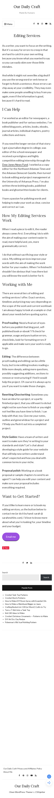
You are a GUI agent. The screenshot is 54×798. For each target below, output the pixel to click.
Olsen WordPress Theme (20, 792)
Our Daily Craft (27, 6)
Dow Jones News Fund (15, 164)
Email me (11, 536)
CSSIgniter (40, 792)
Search (5, 572)
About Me (7, 772)
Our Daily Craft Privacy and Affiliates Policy (22, 768)
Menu (9, 24)
